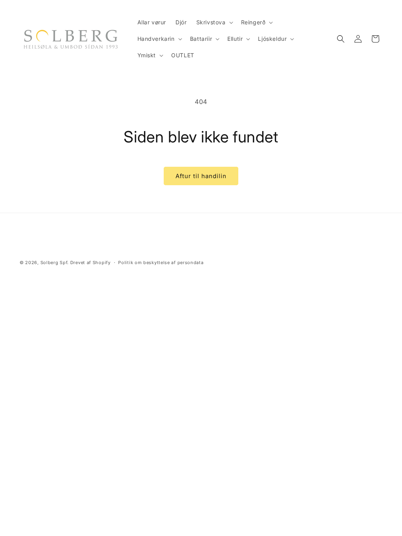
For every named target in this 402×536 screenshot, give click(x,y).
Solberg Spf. (54, 262)
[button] (214, 22)
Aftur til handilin (201, 176)
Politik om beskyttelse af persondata (160, 262)
